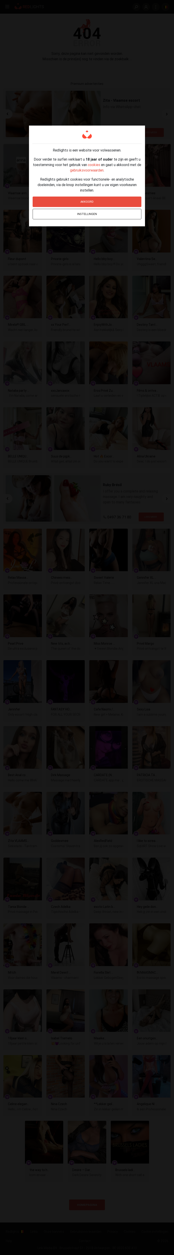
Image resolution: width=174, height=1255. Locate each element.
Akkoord (87, 202)
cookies (94, 164)
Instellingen (87, 214)
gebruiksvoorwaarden (87, 170)
